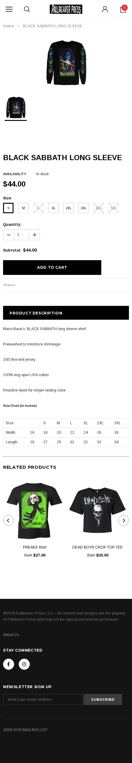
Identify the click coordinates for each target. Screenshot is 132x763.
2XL (69, 208)
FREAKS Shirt (34, 547)
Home (8, 26)
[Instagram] (24, 664)
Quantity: (12, 224)
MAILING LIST (35, 730)
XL (54, 208)
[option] (66, 63)
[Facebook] (8, 664)
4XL (99, 208)
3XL (84, 208)
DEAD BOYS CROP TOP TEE (97, 547)
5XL (114, 208)
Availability (14, 174)
